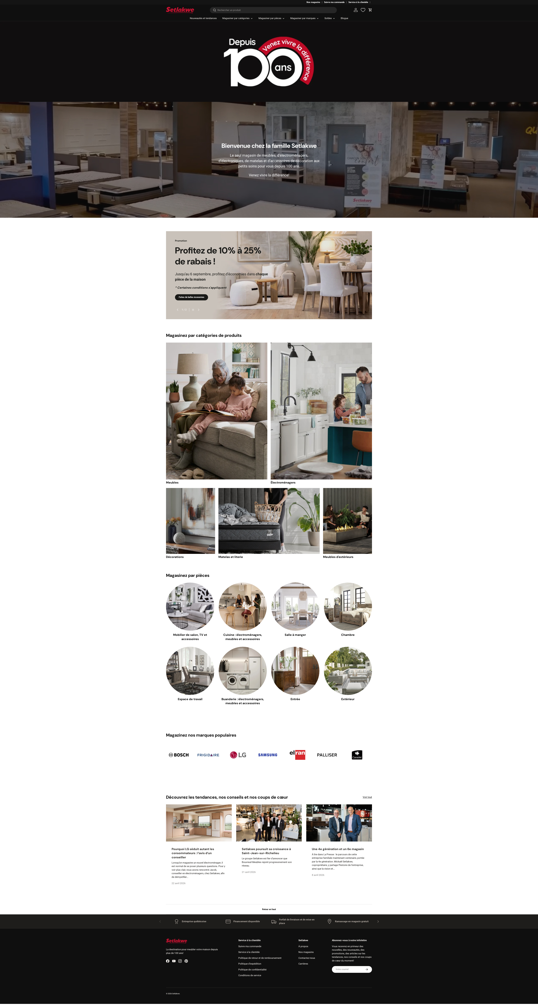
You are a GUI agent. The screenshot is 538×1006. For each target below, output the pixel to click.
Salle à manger (295, 635)
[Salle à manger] (295, 607)
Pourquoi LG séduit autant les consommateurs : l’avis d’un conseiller (193, 853)
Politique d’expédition (249, 963)
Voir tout (367, 797)
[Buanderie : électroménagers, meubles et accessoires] (243, 671)
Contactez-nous (306, 958)
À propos (303, 946)
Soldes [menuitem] (328, 18)
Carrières (303, 963)
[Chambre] (348, 607)
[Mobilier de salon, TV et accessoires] (190, 607)
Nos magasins (313, 2)
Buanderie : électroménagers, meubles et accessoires (243, 701)
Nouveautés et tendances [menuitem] (203, 18)
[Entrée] (295, 671)
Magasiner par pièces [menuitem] (269, 18)
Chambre (348, 635)
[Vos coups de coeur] (363, 10)
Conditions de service (249, 975)
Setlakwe (176, 994)
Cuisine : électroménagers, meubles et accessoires (242, 637)
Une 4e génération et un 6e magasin (338, 849)
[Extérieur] (348, 671)
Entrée (295, 699)
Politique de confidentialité (252, 969)
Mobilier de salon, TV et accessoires (190, 637)
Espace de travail (190, 699)
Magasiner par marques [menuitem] (303, 18)
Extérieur (347, 699)
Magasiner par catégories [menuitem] (236, 18)
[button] (370, 10)
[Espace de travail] (190, 671)
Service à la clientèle (358, 2)
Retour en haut (269, 909)
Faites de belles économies (191, 297)
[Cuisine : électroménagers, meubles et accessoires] (243, 607)
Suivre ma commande (334, 2)
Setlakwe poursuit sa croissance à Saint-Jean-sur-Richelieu (266, 851)
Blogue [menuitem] (344, 18)
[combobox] (273, 10)
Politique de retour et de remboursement (259, 958)
